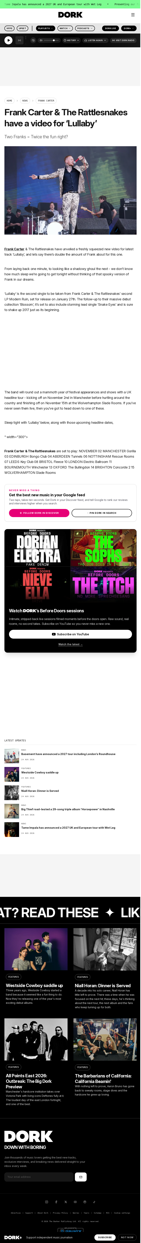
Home (9, 100)
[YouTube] (75, 1202)
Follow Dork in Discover (39, 513)
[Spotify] (85, 1202)
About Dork (42, 1213)
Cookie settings (122, 1213)
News (25, 100)
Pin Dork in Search (101, 513)
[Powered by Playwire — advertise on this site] (70, 1230)
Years (86, 1213)
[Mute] (41, 40)
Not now (127, 1237)
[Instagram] (47, 1202)
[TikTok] (94, 1202)
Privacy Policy (60, 1213)
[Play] (8, 40)
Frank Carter (14, 249)
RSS (107, 1213)
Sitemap (97, 1213)
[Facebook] (56, 1202)
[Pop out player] (33, 40)
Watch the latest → (70, 644)
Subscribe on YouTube (73, 634)
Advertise (15, 1213)
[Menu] (133, 14)
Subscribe (105, 1237)
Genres (76, 1213)
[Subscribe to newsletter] (81, 1176)
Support (29, 1213)
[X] (66, 1202)
